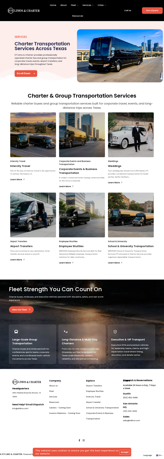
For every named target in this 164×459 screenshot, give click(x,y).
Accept (125, 452)
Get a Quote (152, 10)
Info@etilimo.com (20, 408)
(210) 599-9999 (130, 411)
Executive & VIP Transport (128, 339)
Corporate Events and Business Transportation (75, 163)
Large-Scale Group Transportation (24, 341)
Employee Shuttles (68, 241)
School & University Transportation (131, 246)
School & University (117, 241)
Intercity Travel (17, 161)
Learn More (16, 179)
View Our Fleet (19, 309)
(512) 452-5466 (130, 397)
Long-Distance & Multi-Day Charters (79, 341)
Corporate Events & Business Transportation (78, 171)
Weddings (113, 161)
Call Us (127, 10)
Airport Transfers (18, 241)
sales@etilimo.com (131, 420)
